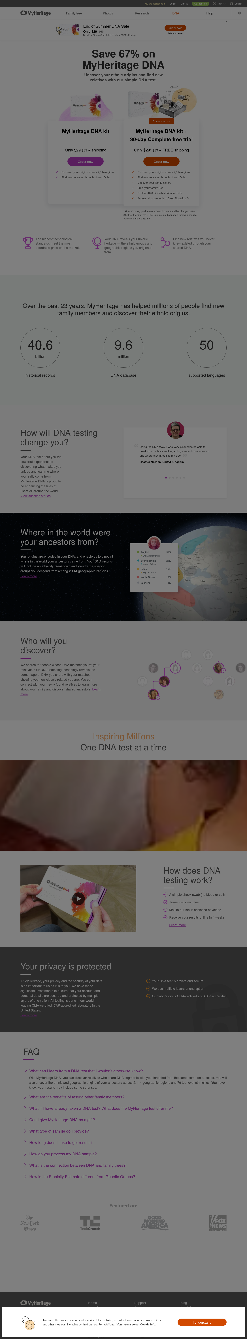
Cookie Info (147, 1324)
